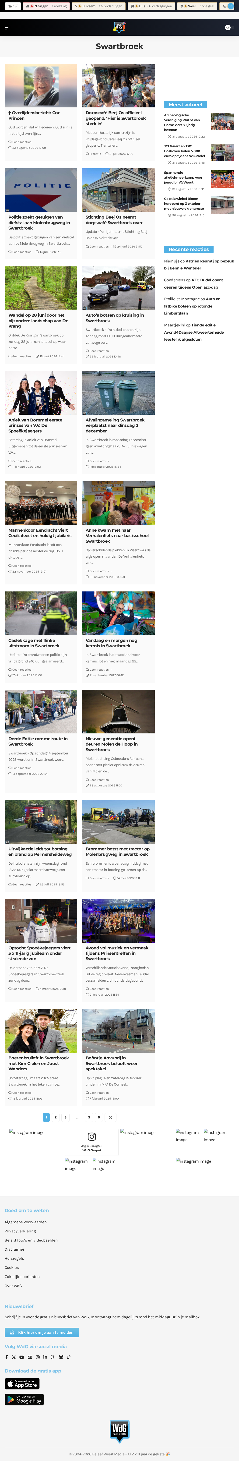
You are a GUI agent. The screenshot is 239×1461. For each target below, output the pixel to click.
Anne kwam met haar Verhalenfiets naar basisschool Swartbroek (117, 536)
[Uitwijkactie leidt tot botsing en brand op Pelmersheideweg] (41, 822)
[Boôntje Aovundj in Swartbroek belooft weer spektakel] (118, 1031)
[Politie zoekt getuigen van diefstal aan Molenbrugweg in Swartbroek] (41, 190)
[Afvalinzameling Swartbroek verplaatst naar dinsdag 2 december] (118, 393)
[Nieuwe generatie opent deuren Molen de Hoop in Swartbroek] (118, 711)
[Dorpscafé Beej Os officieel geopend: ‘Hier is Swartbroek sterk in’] (118, 85)
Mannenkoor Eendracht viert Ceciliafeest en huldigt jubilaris (40, 533)
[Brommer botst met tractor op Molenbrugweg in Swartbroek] (118, 822)
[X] (14, 1358)
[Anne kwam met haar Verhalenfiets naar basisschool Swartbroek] (118, 503)
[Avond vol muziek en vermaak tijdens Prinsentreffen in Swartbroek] (118, 921)
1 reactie (95, 154)
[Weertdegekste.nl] (119, 27)
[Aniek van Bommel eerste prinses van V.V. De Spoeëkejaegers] (41, 393)
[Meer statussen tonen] (231, 6)
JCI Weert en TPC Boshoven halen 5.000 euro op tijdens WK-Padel (184, 151)
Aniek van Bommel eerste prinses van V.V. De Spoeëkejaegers (35, 425)
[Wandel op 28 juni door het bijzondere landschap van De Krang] (41, 288)
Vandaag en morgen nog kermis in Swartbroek (111, 643)
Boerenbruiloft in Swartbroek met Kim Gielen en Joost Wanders (38, 1063)
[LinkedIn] (45, 1358)
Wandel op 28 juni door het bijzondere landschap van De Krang (38, 321)
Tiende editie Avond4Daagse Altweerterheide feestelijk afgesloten (194, 332)
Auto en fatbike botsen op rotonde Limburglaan (192, 306)
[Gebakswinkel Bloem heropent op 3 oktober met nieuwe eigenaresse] (222, 205)
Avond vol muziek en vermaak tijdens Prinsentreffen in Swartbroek (117, 953)
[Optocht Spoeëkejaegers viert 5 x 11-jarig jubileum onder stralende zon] (41, 921)
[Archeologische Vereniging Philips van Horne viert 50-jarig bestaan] (222, 121)
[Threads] (53, 1358)
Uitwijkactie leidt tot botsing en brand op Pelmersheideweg (40, 851)
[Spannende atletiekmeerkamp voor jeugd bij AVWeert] (222, 179)
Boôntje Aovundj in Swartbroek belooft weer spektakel (112, 1063)
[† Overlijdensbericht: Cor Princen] (41, 85)
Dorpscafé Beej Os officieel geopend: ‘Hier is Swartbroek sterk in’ (116, 118)
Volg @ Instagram (92, 1148)
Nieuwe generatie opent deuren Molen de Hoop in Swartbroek (112, 744)
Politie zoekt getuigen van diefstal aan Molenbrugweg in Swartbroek (39, 223)
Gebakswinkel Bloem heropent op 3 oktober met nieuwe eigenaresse (184, 204)
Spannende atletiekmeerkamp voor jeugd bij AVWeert (183, 177)
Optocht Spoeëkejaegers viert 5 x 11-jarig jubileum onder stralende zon (39, 953)
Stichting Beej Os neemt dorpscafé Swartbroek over (114, 220)
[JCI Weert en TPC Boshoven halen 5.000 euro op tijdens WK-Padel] (222, 152)
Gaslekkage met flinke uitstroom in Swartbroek (34, 643)
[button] (9, 27)
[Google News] (30, 1358)
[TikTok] (68, 1358)
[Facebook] (7, 1358)
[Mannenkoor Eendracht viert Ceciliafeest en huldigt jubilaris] (41, 503)
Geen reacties (22, 142)
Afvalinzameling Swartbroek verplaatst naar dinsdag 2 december (115, 425)
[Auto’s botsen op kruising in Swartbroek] (118, 288)
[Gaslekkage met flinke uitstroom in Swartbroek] (41, 613)
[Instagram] (37, 1358)
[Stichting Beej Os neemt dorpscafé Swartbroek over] (118, 190)
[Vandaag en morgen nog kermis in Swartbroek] (118, 613)
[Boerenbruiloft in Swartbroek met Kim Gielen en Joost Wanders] (41, 1031)
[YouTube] (22, 1358)
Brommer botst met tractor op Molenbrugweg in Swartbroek (118, 851)
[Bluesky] (61, 1358)
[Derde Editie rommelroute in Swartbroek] (41, 711)
